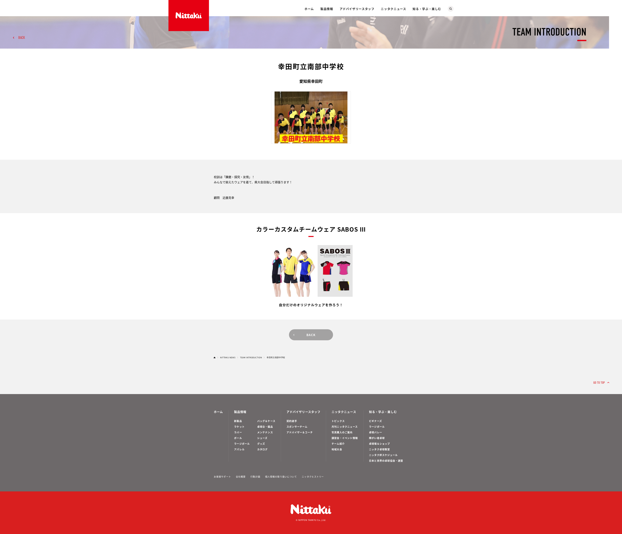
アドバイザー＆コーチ (300, 432)
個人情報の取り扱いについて (281, 476)
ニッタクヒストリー (313, 476)
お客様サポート (222, 476)
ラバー (238, 432)
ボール (238, 438)
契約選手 (292, 421)
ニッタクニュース (393, 9)
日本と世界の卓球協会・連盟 (386, 460)
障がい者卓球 (377, 438)
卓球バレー (375, 432)
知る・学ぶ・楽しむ (427, 9)
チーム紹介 (338, 443)
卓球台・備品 (265, 426)
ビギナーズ (375, 421)
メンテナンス (265, 432)
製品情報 (326, 9)
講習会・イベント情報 (345, 438)
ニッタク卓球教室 (379, 449)
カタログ (262, 449)
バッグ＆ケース (266, 421)
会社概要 (241, 476)
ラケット (239, 426)
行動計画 (255, 476)
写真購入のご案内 (342, 432)
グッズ (261, 443)
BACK (21, 37)
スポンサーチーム (297, 426)
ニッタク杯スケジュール (383, 455)
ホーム (309, 9)
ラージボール (242, 443)
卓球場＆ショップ (379, 443)
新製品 (238, 421)
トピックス (338, 421)
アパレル (239, 449)
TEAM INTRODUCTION (251, 357)
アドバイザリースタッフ (357, 9)
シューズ (262, 438)
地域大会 (337, 449)
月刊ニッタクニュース (345, 426)
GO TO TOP (599, 383)
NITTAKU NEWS (227, 357)
